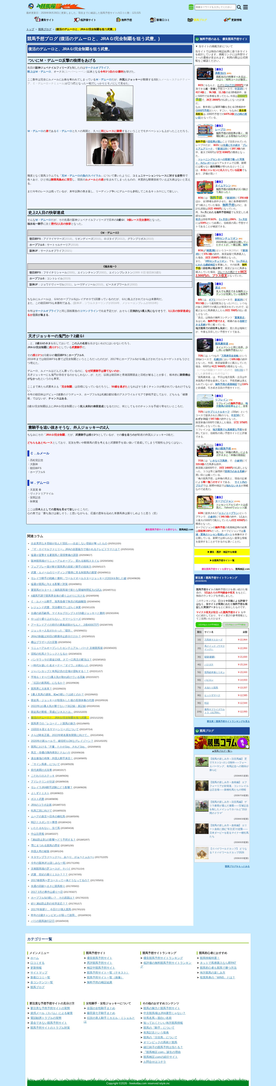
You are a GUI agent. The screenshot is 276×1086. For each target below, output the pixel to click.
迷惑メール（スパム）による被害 (51, 1013)
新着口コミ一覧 (40, 977)
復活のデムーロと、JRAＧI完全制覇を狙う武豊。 (70, 49)
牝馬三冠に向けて (41, 810)
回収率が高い (215, 141)
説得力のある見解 (234, 471)
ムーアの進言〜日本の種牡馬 (48, 816)
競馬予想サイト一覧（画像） (105, 977)
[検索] (239, 7)
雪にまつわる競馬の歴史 (45, 845)
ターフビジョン (224, 501)
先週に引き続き (231, 145)
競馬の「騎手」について (158, 1027)
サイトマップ (38, 972)
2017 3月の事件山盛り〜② (47, 891)
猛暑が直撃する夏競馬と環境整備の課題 (54, 554)
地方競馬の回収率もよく (232, 405)
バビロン (208, 680)
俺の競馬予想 (223, 448)
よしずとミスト (40, 793)
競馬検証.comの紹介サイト (160, 1056)
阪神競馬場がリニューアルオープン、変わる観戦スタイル (65, 560)
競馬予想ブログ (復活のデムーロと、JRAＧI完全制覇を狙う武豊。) (93, 38)
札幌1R (218, 359)
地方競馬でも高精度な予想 (227, 429)
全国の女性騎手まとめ (101, 1008)
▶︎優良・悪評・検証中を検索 (222, 552)
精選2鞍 (211, 250)
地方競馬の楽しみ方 (212, 972)
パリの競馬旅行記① (43, 920)
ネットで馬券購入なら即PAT (218, 962)
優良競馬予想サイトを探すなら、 (162, 529)
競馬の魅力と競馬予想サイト (161, 1008)
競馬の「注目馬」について (160, 1037)
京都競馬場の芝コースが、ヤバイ (50, 868)
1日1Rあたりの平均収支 (208, 625)
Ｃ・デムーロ (64, 130)
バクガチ (208, 664)
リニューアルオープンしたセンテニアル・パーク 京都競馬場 (67, 647)
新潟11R (222, 148)
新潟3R (239, 299)
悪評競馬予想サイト (99, 962)
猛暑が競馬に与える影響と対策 (49, 584)
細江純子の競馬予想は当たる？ (163, 1047)
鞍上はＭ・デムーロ (39, 71)
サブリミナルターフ (219, 411)
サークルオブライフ (97, 67)
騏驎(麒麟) (209, 657)
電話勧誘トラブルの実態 (45, 1017)
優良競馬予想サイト (99, 958)
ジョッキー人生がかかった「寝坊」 (52, 630)
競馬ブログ (37, 987)
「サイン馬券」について (45, 764)
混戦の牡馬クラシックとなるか (49, 653)
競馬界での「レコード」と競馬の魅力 (53, 723)
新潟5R (231, 197)
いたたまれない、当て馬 (45, 827)
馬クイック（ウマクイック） (214, 648)
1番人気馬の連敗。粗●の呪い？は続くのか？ (57, 694)
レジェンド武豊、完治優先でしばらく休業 (56, 607)
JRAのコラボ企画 (41, 804)
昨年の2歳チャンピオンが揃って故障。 (54, 915)
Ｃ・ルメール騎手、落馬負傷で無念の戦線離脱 (58, 601)
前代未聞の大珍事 (41, 769)
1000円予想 (202, 110)
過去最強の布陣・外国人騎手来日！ (52, 758)
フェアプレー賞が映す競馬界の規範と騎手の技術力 (61, 566)
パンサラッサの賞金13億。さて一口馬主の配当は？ (61, 659)
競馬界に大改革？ (41, 688)
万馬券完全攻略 (229, 355)
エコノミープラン (228, 513)
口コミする (37, 962)
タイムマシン (223, 185)
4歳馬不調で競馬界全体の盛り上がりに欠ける (58, 595)
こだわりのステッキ (43, 775)
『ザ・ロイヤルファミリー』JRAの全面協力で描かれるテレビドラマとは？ (75, 549)
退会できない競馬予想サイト (48, 1022)
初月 (198, 219)
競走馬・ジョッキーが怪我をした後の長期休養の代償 (62, 700)
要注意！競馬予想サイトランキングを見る (228, 721)
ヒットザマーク (212, 695)
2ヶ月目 (223, 219)
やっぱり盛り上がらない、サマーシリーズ (56, 618)
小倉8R (212, 516)
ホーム (34, 958)
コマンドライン (89, 310)
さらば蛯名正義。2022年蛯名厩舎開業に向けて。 (60, 735)
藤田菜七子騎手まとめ (101, 1013)
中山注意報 (37, 833)
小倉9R (238, 460)
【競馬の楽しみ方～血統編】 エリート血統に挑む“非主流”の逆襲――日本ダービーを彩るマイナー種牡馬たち (229, 831)
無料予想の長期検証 (226, 384)
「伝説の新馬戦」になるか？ (48, 682)
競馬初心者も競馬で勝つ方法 (218, 967)
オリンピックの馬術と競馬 (160, 1042)
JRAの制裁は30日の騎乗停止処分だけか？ (56, 636)
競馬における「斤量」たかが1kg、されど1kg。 (59, 746)
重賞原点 (239, 317)
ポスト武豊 (37, 798)
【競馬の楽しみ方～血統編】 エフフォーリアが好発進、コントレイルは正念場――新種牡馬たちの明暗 (229, 786)
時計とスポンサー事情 (44, 822)
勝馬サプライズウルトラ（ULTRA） (214, 711)
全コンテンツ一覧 (41, 982)
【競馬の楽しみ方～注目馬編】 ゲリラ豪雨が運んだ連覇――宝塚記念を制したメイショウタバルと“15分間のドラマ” (229, 807)
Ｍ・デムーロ (104, 79)
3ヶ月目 (243, 219)
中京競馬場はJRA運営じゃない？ (164, 1013)
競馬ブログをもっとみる (237, 866)
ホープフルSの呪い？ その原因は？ (53, 897)
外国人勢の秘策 (40, 851)
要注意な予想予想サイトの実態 (50, 1008)
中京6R (239, 88)
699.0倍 (239, 370)
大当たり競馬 (211, 687)
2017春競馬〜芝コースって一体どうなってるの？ (60, 880)
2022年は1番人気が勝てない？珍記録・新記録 (58, 706)
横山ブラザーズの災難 (44, 642)
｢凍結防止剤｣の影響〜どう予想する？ (53, 839)
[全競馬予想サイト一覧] (191, 8)
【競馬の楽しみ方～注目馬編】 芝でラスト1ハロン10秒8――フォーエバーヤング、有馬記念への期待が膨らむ (229, 764)
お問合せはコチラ (154, 1061)
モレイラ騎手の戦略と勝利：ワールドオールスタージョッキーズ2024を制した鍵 (78, 578)
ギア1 (212, 299)
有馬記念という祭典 (156, 1032)
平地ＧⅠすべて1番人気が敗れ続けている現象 (58, 676)
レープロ (220, 129)
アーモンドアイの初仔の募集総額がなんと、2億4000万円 (65, 624)
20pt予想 (229, 85)
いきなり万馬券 (218, 460)
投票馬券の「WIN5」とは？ (217, 977)
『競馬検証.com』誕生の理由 (162, 1052)
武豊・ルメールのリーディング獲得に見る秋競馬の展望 (64, 572)
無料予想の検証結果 (99, 982)
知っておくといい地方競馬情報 (163, 1022)
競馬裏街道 (221, 343)
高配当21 (220, 73)
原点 (217, 287)
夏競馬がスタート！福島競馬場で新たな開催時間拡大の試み (66, 589)
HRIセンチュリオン (226, 238)
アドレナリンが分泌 (43, 781)
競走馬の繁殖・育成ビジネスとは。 (52, 711)
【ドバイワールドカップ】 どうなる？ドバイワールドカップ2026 (228, 850)
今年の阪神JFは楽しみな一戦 (48, 862)
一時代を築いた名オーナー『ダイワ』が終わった (60, 665)
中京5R (235, 415)
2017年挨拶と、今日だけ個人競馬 (51, 909)
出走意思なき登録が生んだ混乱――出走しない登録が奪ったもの (69, 543)
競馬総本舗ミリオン (214, 672)
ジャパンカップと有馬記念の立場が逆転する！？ (60, 671)
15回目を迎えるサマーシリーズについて (55, 729)
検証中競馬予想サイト (101, 967)
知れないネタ (233, 485)
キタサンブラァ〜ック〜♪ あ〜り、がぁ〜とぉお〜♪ (62, 857)
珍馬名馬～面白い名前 (157, 1017)
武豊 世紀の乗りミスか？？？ (49, 874)
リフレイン (221, 399)
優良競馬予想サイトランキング (163, 958)
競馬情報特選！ (210, 958)
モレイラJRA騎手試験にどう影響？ (52, 787)
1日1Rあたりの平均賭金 (235, 625)
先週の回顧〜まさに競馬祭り (48, 886)
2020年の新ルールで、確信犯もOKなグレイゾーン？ (62, 740)
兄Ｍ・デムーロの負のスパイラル (81, 175)
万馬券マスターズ (213, 639)
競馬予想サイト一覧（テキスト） (108, 972)
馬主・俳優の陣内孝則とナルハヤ (50, 752)
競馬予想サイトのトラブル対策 (50, 1027)
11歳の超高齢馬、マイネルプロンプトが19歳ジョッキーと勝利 (68, 613)
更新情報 (36, 967)
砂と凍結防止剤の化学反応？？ (49, 903)
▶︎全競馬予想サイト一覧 (222, 560)
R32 (206, 703)
